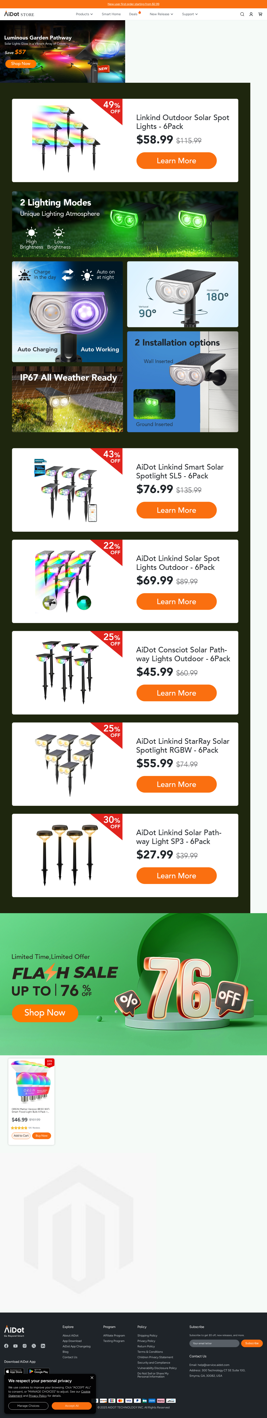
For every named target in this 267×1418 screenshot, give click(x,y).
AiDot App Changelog (77, 1346)
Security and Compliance (153, 1362)
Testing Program (114, 1341)
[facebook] (6, 1346)
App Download (72, 1341)
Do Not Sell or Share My (153, 1374)
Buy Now (42, 1135)
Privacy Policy (38, 1396)
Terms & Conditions (150, 1352)
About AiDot (70, 1335)
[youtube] (15, 1346)
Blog (65, 1352)
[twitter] (34, 1346)
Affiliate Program (114, 1335)
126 (34, 1127)
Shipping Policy (147, 1335)
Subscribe (252, 1343)
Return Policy (146, 1346)
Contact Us (70, 1357)
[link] (251, 14)
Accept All (72, 1406)
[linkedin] (43, 1346)
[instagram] (25, 1346)
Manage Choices (28, 1406)
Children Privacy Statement (155, 1357)
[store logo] (19, 14)
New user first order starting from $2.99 (133, 4)
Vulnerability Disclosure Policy (157, 1368)
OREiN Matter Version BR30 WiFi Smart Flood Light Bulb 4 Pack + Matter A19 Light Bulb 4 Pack (31, 1111)
